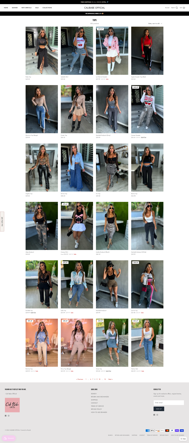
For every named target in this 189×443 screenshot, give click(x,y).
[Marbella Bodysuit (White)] (147, 226)
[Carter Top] (77, 109)
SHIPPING (94, 400)
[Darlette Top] (42, 284)
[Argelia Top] (42, 168)
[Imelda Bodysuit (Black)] (112, 226)
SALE (37, 8)
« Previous (79, 379)
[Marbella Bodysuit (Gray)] (112, 109)
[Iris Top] (112, 168)
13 (105, 379)
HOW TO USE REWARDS (99, 412)
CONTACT (94, 403)
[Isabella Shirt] (77, 51)
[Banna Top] (147, 168)
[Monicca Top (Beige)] (42, 109)
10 (99, 379)
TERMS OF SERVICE (97, 406)
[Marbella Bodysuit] (112, 284)
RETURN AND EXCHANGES (100, 397)
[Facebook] (5, 415)
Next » (110, 379)
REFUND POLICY (96, 409)
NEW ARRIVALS (26, 8)
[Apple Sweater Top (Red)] (147, 51)
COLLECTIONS (47, 8)
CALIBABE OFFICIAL (14, 430)
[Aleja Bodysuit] (42, 226)
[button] (2, 221)
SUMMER (15, 8)
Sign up (159, 409)
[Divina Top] (77, 168)
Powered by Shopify (26, 430)
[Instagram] (8, 415)
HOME (6, 8)
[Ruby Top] (42, 51)
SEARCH (93, 394)
